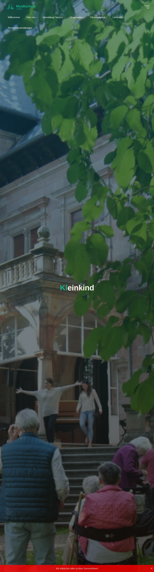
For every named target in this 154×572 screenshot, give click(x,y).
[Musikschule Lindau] (21, 6)
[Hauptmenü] (146, 6)
